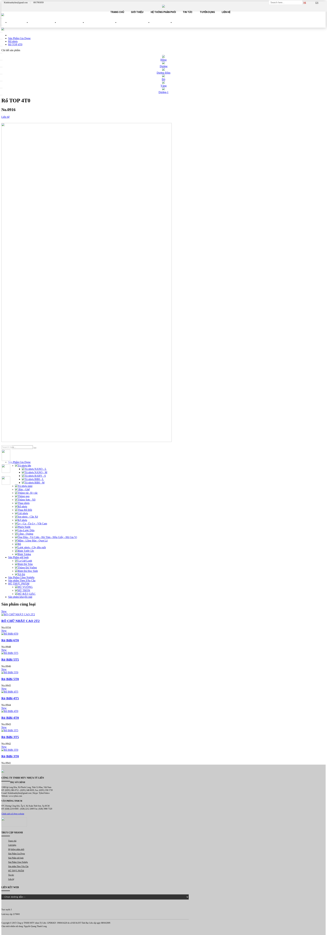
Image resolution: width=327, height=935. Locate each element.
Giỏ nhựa (23, 513)
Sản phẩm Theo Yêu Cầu (134, 25)
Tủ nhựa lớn (24, 465)
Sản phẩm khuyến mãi (20, 596)
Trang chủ (117, 12)
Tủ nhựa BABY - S (35, 475)
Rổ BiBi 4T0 (10, 718)
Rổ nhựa (22, 506)
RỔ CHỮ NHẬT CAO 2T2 (20, 621)
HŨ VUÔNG (25, 587)
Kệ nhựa (22, 520)
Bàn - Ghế (24, 489)
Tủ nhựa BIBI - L (34, 479)
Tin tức (187, 12)
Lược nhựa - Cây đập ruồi (32, 547)
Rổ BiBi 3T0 (10, 756)
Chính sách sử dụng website (12, 814)
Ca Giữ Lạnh (25, 560)
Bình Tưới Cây (26, 550)
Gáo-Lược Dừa (26, 530)
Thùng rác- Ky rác (28, 492)
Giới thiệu (137, 12)
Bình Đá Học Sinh (28, 570)
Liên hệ (226, 12)
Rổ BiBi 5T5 (10, 659)
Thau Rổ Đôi (25, 509)
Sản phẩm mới (18, 25)
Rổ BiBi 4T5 (10, 698)
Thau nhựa (23, 503)
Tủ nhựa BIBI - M (34, 482)
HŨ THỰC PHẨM (162, 25)
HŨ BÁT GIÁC (27, 593)
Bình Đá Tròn (25, 564)
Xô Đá (21, 574)
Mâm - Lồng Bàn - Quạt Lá (33, 540)
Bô (19, 544)
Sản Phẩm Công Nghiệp (102, 25)
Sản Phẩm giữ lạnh (71, 25)
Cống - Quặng (25, 533)
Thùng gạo (23, 496)
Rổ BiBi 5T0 (10, 679)
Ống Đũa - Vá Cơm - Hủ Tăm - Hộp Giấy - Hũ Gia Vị (47, 537)
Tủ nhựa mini (25, 486)
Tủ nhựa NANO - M (36, 472)
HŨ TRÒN (24, 590)
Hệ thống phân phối (163, 12)
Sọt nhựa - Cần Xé (28, 516)
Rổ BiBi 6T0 (10, 640)
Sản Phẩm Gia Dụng (44, 25)
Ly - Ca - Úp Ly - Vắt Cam (32, 523)
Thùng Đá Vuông (27, 567)
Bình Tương (24, 554)
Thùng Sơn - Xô (26, 499)
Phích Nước (24, 526)
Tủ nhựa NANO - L (35, 469)
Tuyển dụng (207, 12)
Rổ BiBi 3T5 (10, 737)
